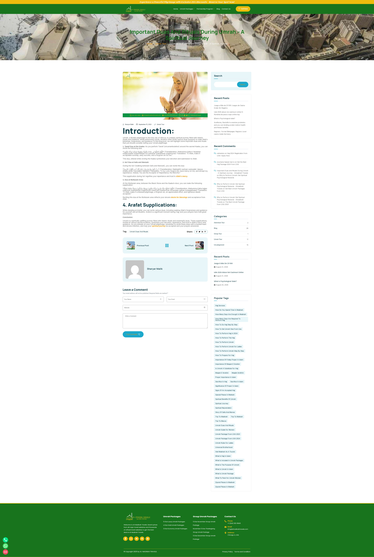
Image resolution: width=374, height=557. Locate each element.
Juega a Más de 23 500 (223, 263)
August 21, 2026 (222, 267)
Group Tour (218, 234)
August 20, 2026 (222, 285)
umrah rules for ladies (224, 443)
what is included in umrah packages (229, 460)
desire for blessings (179, 197)
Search (218, 76)
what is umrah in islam (224, 469)
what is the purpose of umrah (227, 465)
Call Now (244, 9)
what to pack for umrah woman (228, 478)
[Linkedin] (147, 539)
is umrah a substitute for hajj (226, 368)
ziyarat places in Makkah (224, 487)
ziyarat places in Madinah (225, 482)
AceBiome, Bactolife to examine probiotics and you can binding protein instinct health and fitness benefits (229, 124)
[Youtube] (136, 539)
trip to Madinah (221, 417)
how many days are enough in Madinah (230, 314)
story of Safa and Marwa (225, 412)
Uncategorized (219, 245)
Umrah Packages (186, 9)
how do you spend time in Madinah (229, 310)
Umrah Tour (160, 44)
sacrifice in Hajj (221, 382)
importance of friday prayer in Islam (229, 360)
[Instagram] (131, 539)
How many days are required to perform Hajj (227, 319)
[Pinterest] (142, 539)
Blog (218, 9)
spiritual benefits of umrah (225, 399)
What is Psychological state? (224, 118)
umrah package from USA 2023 (227, 434)
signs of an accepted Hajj (225, 390)
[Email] (5, 552)
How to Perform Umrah (224, 342)
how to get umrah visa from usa (228, 329)
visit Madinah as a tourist (225, 452)
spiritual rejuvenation (223, 408)
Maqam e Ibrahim (221, 373)
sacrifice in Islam (236, 382)
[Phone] (5, 539)
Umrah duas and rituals (139, 232)
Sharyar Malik (129, 124)
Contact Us (226, 9)
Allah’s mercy (181, 176)
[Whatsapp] (5, 546)
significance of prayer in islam (226, 386)
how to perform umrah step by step (229, 351)
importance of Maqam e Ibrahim (227, 364)
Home (175, 9)
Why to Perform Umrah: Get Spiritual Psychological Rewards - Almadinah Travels (231, 186)
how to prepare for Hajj (224, 355)
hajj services (220, 306)
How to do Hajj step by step (226, 325)
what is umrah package (224, 474)
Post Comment (131, 334)
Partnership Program (205, 9)
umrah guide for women (224, 430)
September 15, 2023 (145, 124)
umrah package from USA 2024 (227, 439)
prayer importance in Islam (225, 377)
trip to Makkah (237, 417)
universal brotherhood (223, 447)
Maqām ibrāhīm (238, 373)
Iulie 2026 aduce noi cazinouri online (228, 272)
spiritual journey (158, 226)
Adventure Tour (219, 223)
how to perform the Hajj (225, 338)
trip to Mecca (220, 421)
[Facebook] (125, 539)
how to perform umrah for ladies (228, 347)
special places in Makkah (224, 395)
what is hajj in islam (223, 456)
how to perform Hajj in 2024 (226, 333)
